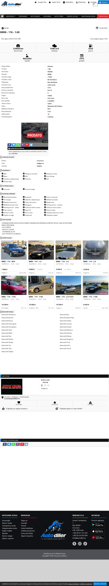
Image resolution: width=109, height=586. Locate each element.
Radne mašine (7, 530)
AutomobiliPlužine (7, 339)
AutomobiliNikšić (7, 333)
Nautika (5, 533)
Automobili (6, 520)
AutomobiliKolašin (66, 327)
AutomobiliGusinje (66, 324)
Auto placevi (35, 16)
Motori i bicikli (7, 523)
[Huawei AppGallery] (97, 538)
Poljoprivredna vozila (9, 528)
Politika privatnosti (28, 530)
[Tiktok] (85, 544)
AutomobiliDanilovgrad (9, 324)
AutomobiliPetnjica (66, 333)
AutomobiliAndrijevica (9, 314)
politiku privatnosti (86, 584)
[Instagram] (80, 544)
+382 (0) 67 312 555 (79, 533)
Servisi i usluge (72, 16)
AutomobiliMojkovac (66, 330)
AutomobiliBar (64, 314)
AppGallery (69, 2)
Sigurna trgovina (27, 536)
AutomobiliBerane (7, 317)
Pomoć (23, 525)
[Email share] (27, 144)
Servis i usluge (7, 536)
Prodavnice (23, 16)
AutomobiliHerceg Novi (9, 327)
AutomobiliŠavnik (65, 348)
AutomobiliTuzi (6, 345)
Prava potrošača (27, 533)
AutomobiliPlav (6, 336)
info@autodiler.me (79, 538)
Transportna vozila (9, 525)
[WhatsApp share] (18, 144)
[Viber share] (22, 144)
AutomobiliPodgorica (66, 339)
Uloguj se (104, 2)
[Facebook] (74, 544)
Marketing (81, 2)
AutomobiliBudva (7, 321)
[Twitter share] (14, 144)
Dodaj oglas (103, 16)
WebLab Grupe (60, 554)
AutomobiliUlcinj (65, 345)
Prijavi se (24, 520)
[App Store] (97, 531)
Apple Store (55, 2)
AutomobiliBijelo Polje (67, 317)
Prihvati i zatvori (100, 584)
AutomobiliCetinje (65, 321)
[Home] (2, 16)
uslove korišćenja (73, 584)
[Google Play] (97, 525)
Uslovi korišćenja (27, 528)
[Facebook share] (9, 144)
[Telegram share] (31, 144)
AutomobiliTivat (65, 342)
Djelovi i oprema (8, 538)
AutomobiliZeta (6, 348)
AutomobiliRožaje (7, 342)
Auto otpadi (58, 16)
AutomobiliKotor (7, 330)
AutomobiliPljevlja (65, 336)
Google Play (41, 2)
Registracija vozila (88, 16)
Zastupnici (47, 16)
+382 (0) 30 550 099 (79, 535)
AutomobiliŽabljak (7, 351)
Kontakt (93, 2)
